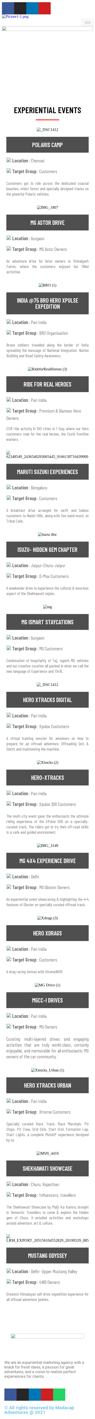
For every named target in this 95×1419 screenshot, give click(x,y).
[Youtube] (44, 8)
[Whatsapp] (59, 1395)
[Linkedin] (32, 8)
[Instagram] (20, 8)
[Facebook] (10, 1395)
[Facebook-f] (8, 8)
